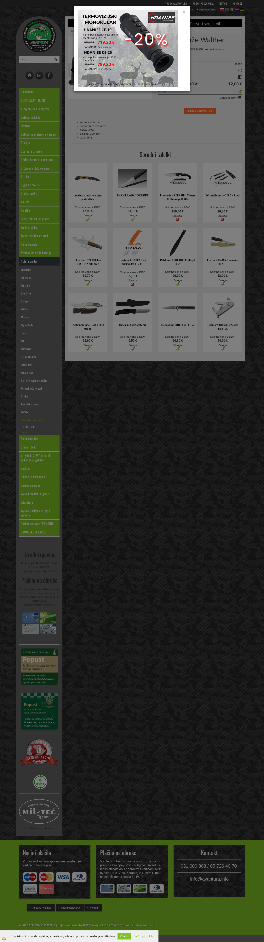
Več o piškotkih (144, 936)
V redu (124, 936)
